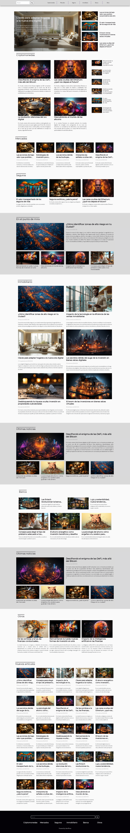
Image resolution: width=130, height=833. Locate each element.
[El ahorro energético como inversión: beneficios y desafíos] (65, 521)
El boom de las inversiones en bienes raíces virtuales (107, 34)
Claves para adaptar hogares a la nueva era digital (33, 19)
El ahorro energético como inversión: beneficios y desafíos (64, 533)
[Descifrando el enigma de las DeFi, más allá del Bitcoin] (34, 69)
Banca (96, 2)
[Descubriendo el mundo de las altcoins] (70, 106)
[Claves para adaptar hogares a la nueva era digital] (41, 342)
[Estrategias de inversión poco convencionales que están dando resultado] (97, 110)
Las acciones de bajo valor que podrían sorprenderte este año (107, 14)
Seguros (74, 2)
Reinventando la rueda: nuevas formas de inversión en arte (108, 63)
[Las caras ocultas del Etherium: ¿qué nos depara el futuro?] (90, 46)
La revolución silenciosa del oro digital (107, 72)
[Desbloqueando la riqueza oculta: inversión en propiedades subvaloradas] (97, 91)
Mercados (62, 2)
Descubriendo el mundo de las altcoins (52, 267)
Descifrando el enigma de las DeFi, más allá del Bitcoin (34, 81)
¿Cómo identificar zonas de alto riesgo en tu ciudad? (89, 225)
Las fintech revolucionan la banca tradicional (51, 501)
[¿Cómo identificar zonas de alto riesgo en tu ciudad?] (40, 236)
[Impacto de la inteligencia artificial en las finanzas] (77, 257)
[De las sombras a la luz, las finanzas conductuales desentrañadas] (32, 629)
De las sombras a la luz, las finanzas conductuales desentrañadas (29, 641)
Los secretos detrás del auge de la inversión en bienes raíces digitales (25, 711)
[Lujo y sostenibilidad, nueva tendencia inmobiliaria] (78, 503)
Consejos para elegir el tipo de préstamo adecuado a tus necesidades (101, 267)
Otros (108, 2)
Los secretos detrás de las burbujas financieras (106, 82)
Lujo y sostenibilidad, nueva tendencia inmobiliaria (99, 501)
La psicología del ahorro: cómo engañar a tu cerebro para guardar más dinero (52, 477)
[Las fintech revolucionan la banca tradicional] (29, 503)
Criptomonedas (51, 2)
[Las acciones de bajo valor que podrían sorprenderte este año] (90, 15)
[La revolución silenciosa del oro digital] (34, 106)
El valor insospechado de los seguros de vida (108, 23)
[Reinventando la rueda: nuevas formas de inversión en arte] (97, 63)
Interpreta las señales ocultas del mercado (84, 157)
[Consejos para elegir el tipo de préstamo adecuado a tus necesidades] (102, 257)
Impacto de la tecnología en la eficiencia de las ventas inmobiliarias (64, 683)
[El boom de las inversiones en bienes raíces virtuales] (90, 36)
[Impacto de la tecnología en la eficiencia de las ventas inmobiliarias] (89, 298)
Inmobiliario (85, 2)
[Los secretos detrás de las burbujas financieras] (97, 82)
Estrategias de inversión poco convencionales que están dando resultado (107, 111)
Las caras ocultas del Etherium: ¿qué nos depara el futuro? (107, 45)
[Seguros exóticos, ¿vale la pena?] (65, 188)
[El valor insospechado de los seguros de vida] (90, 26)
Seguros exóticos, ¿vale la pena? (63, 199)
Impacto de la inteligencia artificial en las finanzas (75, 267)
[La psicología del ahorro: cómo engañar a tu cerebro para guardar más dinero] (52, 467)
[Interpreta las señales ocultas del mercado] (85, 147)
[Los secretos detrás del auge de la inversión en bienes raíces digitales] (89, 342)
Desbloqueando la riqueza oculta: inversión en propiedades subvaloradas (107, 92)
